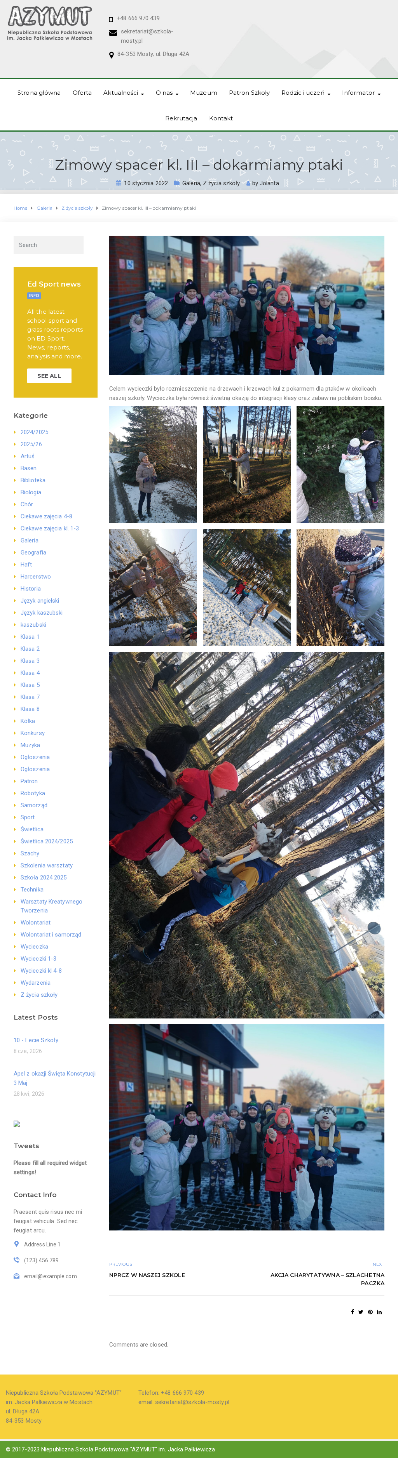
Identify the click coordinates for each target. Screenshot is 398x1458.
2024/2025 (34, 432)
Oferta (82, 92)
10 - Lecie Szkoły (36, 1040)
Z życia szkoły (221, 183)
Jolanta (269, 183)
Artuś (28, 456)
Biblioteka (33, 480)
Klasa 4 (30, 672)
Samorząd (34, 805)
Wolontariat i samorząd (51, 934)
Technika (32, 889)
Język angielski (40, 600)
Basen (29, 468)
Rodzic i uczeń (302, 92)
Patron (29, 781)
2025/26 (31, 444)
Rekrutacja (181, 118)
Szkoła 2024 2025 (44, 877)
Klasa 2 (30, 648)
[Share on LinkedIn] (379, 1312)
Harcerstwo (36, 576)
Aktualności (120, 92)
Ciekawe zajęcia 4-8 (46, 516)
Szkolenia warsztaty (47, 865)
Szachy (30, 853)
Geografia (33, 552)
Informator (358, 92)
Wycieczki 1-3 (38, 958)
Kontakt (221, 118)
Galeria (191, 183)
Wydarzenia (36, 982)
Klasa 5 (30, 684)
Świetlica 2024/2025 (47, 841)
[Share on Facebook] (352, 1312)
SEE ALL (49, 375)
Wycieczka (34, 946)
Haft (26, 564)
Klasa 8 (30, 709)
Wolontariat (36, 922)
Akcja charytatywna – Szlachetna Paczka (327, 1279)
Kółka (28, 721)
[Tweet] (360, 1312)
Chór (27, 504)
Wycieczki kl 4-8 (41, 970)
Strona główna (39, 92)
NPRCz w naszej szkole (147, 1275)
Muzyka (30, 745)
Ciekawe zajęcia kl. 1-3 (50, 528)
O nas (164, 92)
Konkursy (33, 733)
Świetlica (32, 829)
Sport (28, 817)
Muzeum (203, 92)
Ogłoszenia (35, 757)
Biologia (31, 492)
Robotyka (33, 793)
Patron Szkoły (249, 92)
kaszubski (33, 624)
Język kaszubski (42, 612)
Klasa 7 (30, 696)
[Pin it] (370, 1312)
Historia (31, 588)
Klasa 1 (30, 636)
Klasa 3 (30, 660)
